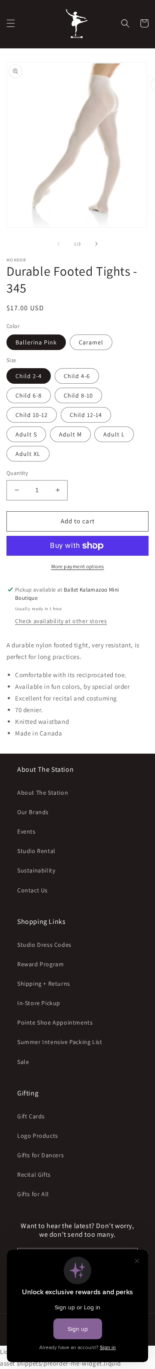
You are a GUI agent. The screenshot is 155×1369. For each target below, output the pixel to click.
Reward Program (40, 964)
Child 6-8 (29, 395)
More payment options (77, 566)
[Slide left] (58, 243)
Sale (23, 1062)
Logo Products (37, 1136)
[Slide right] (96, 243)
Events (26, 831)
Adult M (70, 434)
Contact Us (32, 890)
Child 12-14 (86, 415)
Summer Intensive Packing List (59, 1042)
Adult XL (28, 454)
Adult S (26, 434)
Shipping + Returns (43, 983)
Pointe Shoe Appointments (55, 1022)
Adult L (114, 434)
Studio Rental (36, 851)
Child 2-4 (29, 376)
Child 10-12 (32, 415)
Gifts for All (33, 1194)
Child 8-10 (78, 395)
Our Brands (33, 812)
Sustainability (36, 870)
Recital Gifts (34, 1174)
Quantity (17, 473)
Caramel (91, 342)
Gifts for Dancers (40, 1155)
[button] (10, 23)
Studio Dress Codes (44, 945)
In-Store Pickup (38, 1003)
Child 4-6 (77, 376)
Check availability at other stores (61, 621)
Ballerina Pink (36, 342)
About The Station (42, 792)
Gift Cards (31, 1116)
